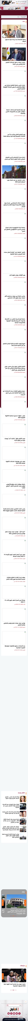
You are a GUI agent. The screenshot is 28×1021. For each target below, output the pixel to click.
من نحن (21, 1016)
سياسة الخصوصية (14, 1016)
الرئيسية (23, 17)
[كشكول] (14, 1009)
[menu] (26, 8)
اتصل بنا (7, 1016)
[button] (3, 902)
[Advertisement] (14, 679)
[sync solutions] (20, 1019)
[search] (1, 8)
